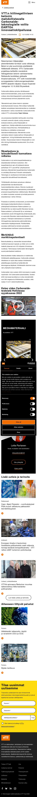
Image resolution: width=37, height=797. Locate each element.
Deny (18, 432)
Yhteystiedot (22, 775)
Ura (19, 764)
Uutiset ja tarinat (6, 768)
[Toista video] (18, 305)
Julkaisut (4, 775)
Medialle (4, 779)
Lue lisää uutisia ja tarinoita (18, 597)
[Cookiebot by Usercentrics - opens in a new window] (27, 363)
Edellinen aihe (5, 360)
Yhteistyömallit (23, 772)
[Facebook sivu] (2, 789)
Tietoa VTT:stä (6, 764)
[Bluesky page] (6, 789)
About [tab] (30, 368)
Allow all (18, 422)
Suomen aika (22, 783)
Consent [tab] (6, 368)
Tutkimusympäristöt (7, 772)
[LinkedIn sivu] (11, 789)
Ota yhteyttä (18, 462)
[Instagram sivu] (15, 789)
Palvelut (21, 768)
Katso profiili (18, 468)
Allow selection (18, 427)
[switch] (32, 403)
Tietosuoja (21, 779)
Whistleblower (6, 783)
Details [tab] (18, 368)
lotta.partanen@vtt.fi (18, 453)
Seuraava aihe (32, 360)
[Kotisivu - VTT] (5, 2)
